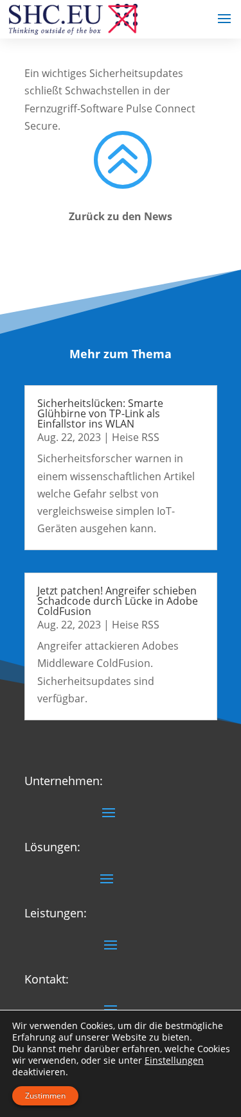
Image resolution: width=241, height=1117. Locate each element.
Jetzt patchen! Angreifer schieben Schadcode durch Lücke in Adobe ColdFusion (117, 601)
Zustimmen (45, 1095)
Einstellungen (174, 1060)
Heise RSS (135, 437)
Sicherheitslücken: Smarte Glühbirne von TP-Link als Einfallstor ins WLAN (100, 413)
